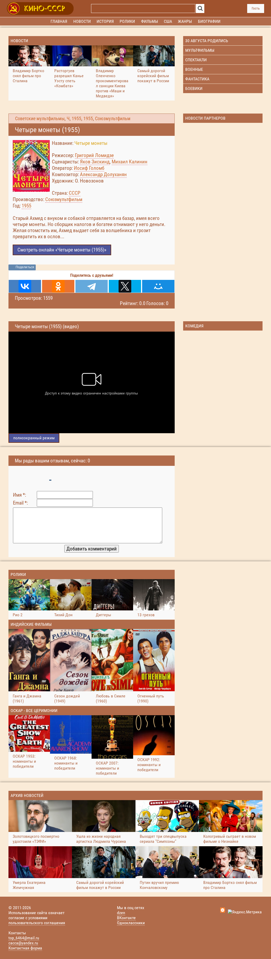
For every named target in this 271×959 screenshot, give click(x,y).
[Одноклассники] (58, 286)
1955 (76, 118)
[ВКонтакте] (25, 286)
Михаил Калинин (129, 162)
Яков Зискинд (95, 162)
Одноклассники (131, 922)
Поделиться (25, 267)
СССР (74, 193)
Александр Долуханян (103, 174)
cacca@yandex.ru (23, 942)
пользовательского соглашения (36, 922)
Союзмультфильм (112, 118)
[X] (125, 286)
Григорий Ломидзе (94, 155)
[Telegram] (91, 286)
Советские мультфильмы (40, 118)
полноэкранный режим (34, 437)
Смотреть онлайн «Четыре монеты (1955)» (61, 250)
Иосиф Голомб (89, 168)
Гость (256, 8)
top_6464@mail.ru (23, 937)
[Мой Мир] (158, 286)
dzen (121, 912)
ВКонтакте (126, 917)
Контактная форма (25, 948)
